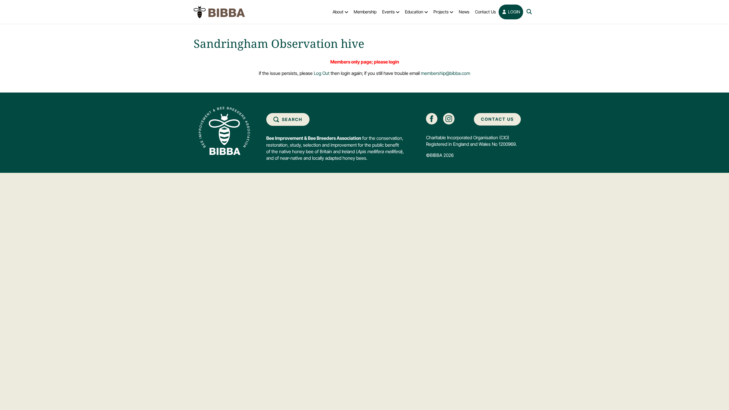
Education (414, 12)
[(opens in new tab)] (431, 118)
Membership (365, 12)
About (338, 12)
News (464, 12)
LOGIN (513, 12)
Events (388, 12)
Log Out (321, 73)
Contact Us (485, 12)
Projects (441, 12)
